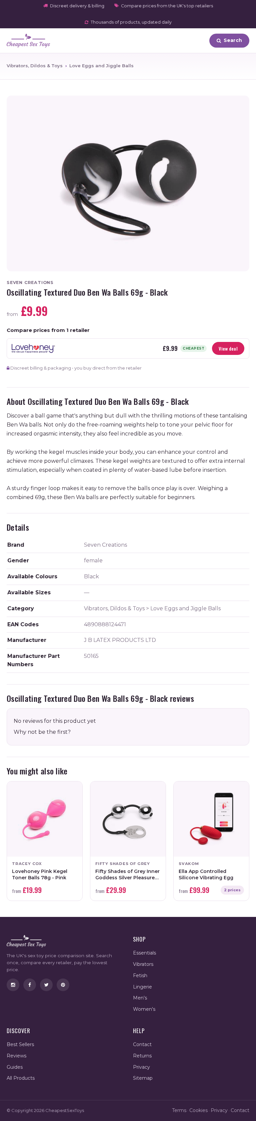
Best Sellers (20, 1044)
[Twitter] (46, 985)
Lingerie (142, 987)
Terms (179, 1110)
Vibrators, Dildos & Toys (35, 65)
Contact (142, 1044)
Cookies (198, 1110)
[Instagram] (13, 985)
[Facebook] (29, 985)
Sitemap (143, 1078)
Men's (140, 998)
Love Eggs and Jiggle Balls (101, 65)
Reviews (16, 1056)
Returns (142, 1056)
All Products (21, 1078)
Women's (144, 1009)
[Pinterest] (63, 985)
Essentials (144, 953)
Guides (15, 1067)
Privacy (141, 1067)
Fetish (140, 976)
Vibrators (143, 964)
